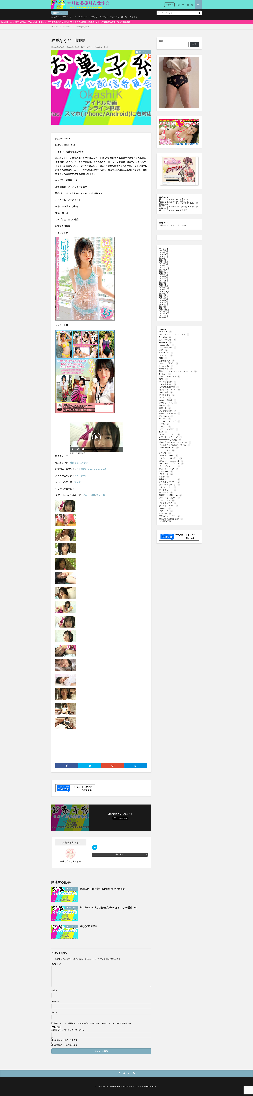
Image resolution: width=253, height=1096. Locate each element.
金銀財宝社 (165, 368)
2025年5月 (163, 278)
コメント (56, 964)
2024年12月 (164, 287)
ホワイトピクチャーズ (170, 437)
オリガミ (164, 453)
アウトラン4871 (167, 403)
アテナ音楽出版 (167, 411)
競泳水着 (100, 495)
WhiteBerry (165, 353)
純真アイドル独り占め (170, 495)
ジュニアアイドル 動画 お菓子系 (174, 445)
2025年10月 (164, 269)
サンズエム (165, 355)
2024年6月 (163, 299)
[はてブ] (135, 765)
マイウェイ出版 (167, 382)
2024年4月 (163, 302)
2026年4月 (163, 258)
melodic (164, 405)
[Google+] (112, 765)
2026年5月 (163, 256)
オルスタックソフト (169, 482)
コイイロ (164, 397)
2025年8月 (163, 273)
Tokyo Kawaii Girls (79, 17)
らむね (164, 476)
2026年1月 (163, 264)
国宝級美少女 (166, 395)
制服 (93, 495)
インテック (166, 474)
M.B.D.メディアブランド (99, 17)
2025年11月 (164, 267)
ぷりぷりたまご (167, 487)
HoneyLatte (165, 366)
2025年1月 (163, 286)
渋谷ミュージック (168, 469)
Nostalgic (165, 337)
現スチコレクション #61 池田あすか (174, 201)
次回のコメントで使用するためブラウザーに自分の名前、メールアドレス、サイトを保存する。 (93, 1023)
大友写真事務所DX (169, 387)
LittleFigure (165, 416)
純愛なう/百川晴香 (82, 27)
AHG (163, 350)
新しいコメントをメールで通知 (64, 1040)
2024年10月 (164, 291)
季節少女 (164, 408)
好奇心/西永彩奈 (88, 926)
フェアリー (79, 482)
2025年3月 (163, 282)
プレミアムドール (168, 455)
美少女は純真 (166, 360)
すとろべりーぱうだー (119, 17)
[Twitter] (89, 765)
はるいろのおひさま (169, 484)
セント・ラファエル (169, 389)
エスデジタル (166, 450)
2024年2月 (163, 306)
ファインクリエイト (169, 434)
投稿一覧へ (119, 854)
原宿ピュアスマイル (169, 413)
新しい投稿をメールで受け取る (64, 1045)
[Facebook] (66, 765)
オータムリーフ (167, 490)
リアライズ (165, 511)
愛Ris (163, 379)
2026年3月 (163, 260)
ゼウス (164, 424)
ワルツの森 (165, 392)
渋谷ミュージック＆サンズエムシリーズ (178, 371)
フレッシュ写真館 (168, 363)
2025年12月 (164, 265)
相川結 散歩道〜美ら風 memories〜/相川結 (102, 888)
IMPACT (164, 374)
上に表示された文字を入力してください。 (68, 1030)
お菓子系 (169, 4)
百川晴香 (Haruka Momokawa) (91, 469)
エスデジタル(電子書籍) (171, 519)
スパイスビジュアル (169, 498)
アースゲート (67, 27)
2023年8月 (163, 317)
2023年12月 (164, 310)
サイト (54, 1012)
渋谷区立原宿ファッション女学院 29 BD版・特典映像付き (178, 207)
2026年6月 (163, 254)
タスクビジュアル (168, 505)
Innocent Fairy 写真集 (170, 440)
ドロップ (164, 426)
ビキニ (86, 495)
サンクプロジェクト (169, 466)
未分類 (162, 521)
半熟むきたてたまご (169, 479)
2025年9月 (163, 271)
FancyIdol (165, 513)
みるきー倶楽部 (167, 400)
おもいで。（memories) (61, 17)
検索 (161, 41)
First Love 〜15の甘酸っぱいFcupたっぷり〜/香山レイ (108, 907)
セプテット (165, 492)
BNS (163, 358)
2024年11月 (164, 289)
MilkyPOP (165, 331)
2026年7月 (163, 252)
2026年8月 (163, 251)
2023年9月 (163, 315)
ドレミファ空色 (167, 503)
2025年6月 (163, 276)
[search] (199, 13)
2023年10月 (164, 313)
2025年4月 (163, 280)
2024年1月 (163, 308)
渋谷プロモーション (169, 376)
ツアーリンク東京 (168, 429)
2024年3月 (163, 304)
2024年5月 (163, 300)
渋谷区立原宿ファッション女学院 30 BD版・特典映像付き (178, 204)
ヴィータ (164, 418)
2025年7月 (163, 275)
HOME (56, 27)
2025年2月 (163, 284)
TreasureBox (166, 345)
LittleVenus (165, 471)
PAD (162, 432)
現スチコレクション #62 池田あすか (174, 199)
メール (55, 1001)
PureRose (165, 342)
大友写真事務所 (167, 384)
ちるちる (133, 17)
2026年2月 (163, 262)
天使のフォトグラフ (169, 516)
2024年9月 (163, 293)
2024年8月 (163, 295)
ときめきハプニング (169, 421)
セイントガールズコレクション (173, 334)
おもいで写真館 (167, 339)
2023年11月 (164, 311)
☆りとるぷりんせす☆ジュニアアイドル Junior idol (134, 1086)
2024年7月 (163, 297)
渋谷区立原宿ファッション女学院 (175, 442)
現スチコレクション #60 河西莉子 (173, 210)
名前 (54, 990)
